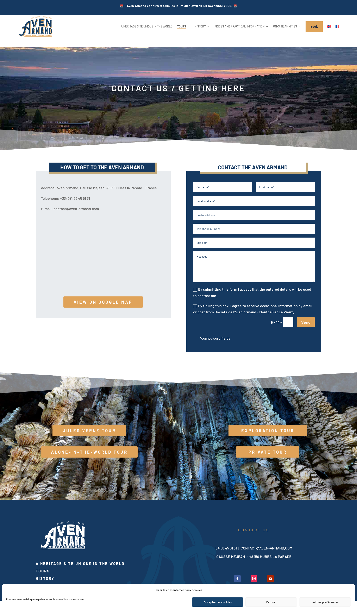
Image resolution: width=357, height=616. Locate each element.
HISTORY (200, 26)
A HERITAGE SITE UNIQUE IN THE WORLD (147, 26)
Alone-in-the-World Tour (89, 452)
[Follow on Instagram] (254, 578)
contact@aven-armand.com (266, 548)
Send (306, 322)
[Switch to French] (337, 26)
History (45, 578)
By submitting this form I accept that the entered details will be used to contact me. (252, 292)
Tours (43, 571)
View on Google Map (103, 302)
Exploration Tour (267, 430)
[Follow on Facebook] (237, 578)
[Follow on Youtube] (270, 578)
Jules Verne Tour (89, 430)
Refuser (271, 602)
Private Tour (268, 452)
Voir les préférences (325, 602)
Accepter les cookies (217, 602)
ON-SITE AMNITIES (285, 26)
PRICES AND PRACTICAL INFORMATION (239, 26)
